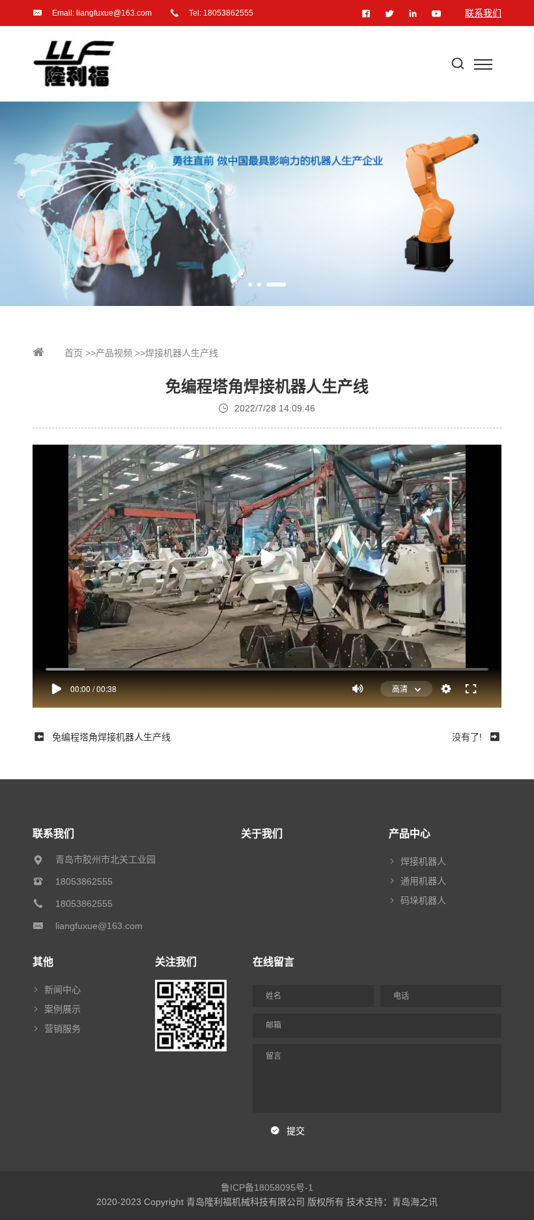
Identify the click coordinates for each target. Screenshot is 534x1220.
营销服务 (62, 1028)
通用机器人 (423, 881)
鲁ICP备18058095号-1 (267, 1187)
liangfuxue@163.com (114, 13)
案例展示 (62, 1009)
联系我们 (483, 13)
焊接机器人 (423, 861)
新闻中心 (62, 989)
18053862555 (228, 13)
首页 (72, 353)
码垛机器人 (423, 900)
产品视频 (114, 353)
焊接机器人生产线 (181, 353)
